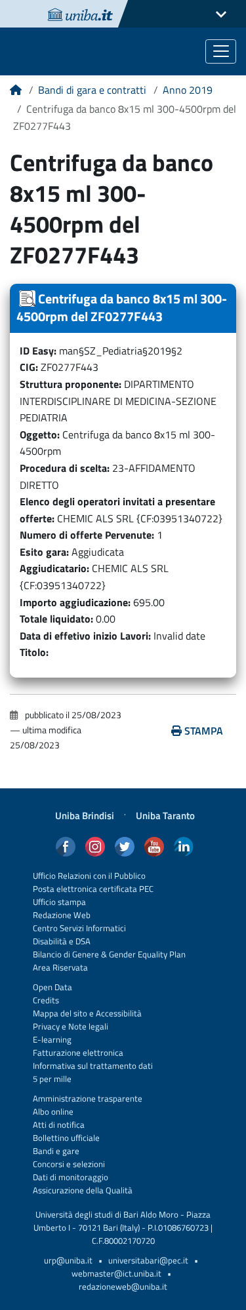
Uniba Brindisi (84, 815)
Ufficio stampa (59, 902)
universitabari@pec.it (148, 1260)
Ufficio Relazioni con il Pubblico (89, 876)
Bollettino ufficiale (66, 1138)
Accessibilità (118, 1013)
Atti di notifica (59, 1125)
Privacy (46, 1026)
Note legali (88, 1026)
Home (16, 94)
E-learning (52, 1039)
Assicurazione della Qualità (83, 1190)
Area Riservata (60, 967)
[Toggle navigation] (220, 51)
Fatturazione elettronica (78, 1053)
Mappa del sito (60, 1013)
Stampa (203, 731)
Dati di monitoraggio (70, 1177)
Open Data (52, 987)
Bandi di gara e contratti (92, 90)
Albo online (53, 1112)
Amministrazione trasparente (87, 1098)
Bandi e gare (56, 1151)
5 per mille (52, 1079)
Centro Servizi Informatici (79, 928)
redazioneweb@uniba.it (123, 1287)
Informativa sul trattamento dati (93, 1066)
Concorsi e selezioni (69, 1164)
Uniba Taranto (165, 815)
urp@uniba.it (68, 1260)
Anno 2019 (188, 90)
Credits (46, 1000)
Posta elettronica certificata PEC (93, 889)
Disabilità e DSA (62, 941)
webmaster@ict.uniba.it (116, 1273)
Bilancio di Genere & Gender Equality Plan (109, 954)
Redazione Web (62, 915)
